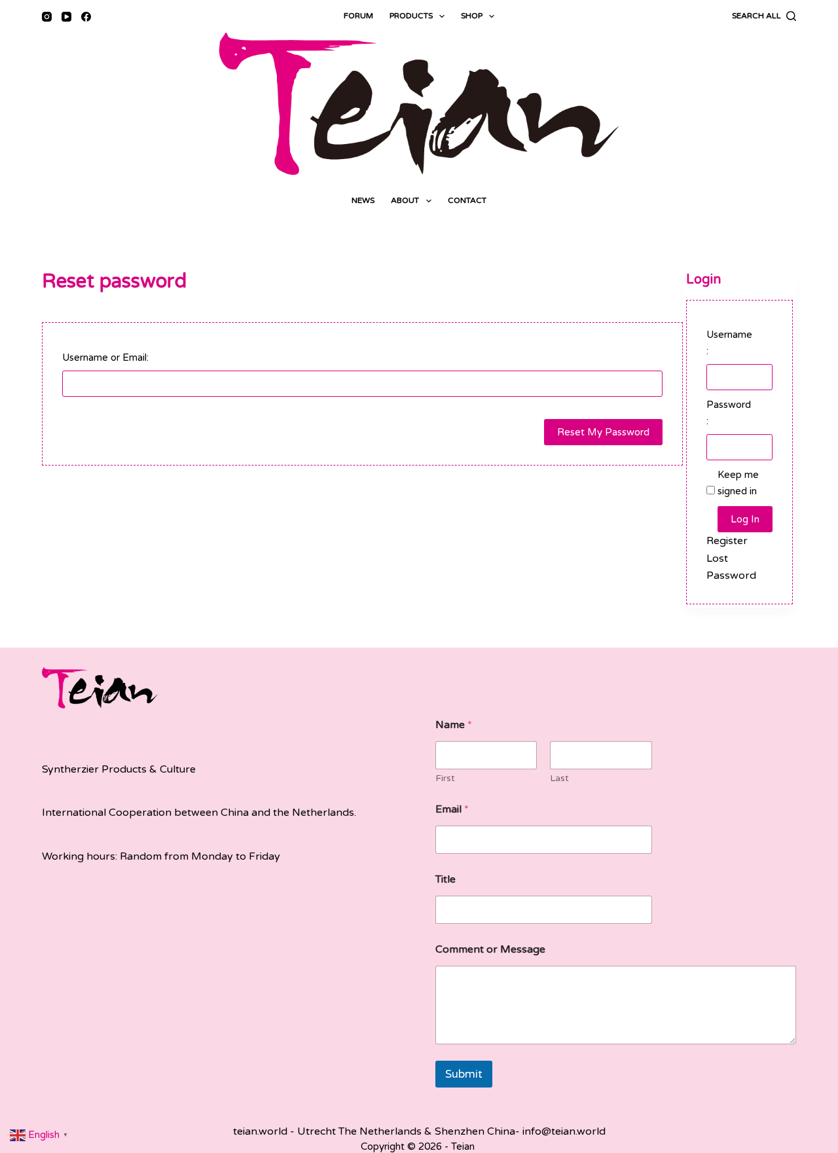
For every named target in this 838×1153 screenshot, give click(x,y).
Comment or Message (490, 949)
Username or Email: (105, 357)
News (363, 200)
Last (559, 778)
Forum (358, 15)
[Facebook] (86, 17)
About (405, 200)
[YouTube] (66, 17)
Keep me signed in (738, 483)
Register (727, 540)
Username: (729, 343)
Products (411, 15)
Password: (728, 413)
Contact (467, 200)
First (445, 778)
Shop (472, 15)
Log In (745, 519)
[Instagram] (47, 17)
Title (445, 879)
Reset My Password (603, 432)
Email (452, 809)
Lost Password (731, 567)
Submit (464, 1074)
